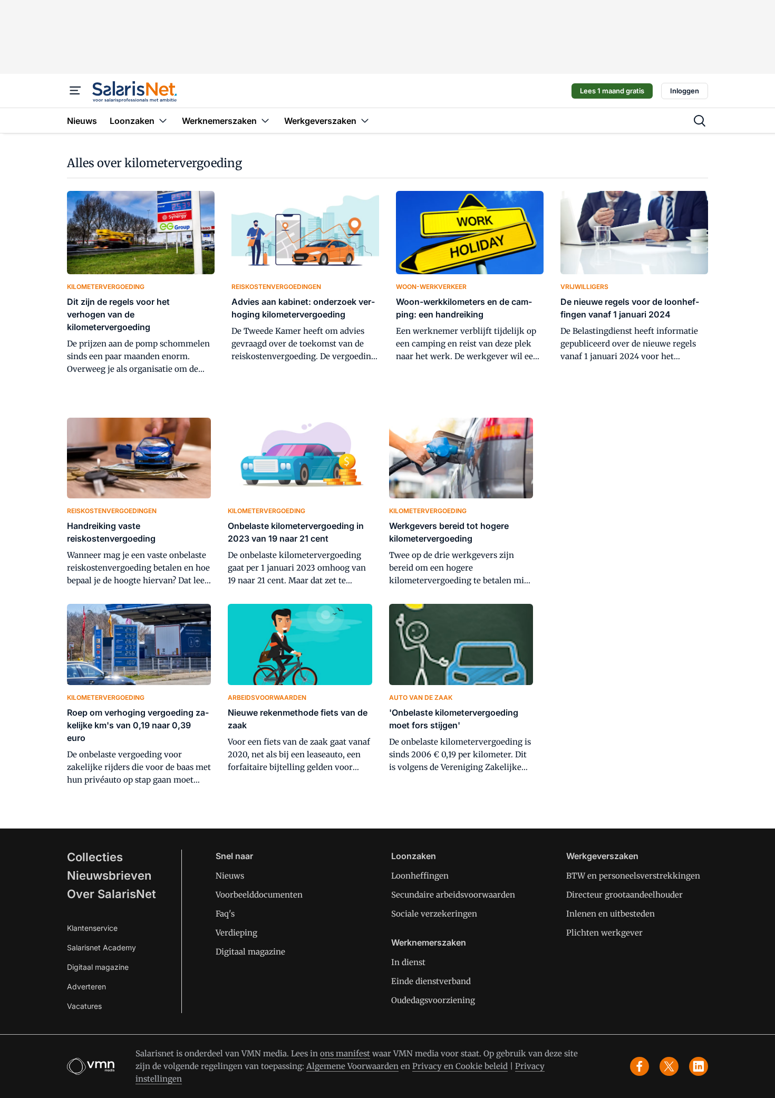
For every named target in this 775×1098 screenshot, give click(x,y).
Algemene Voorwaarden (352, 1066)
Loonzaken (413, 856)
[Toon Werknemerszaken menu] (265, 120)
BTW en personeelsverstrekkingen (633, 876)
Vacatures (84, 1005)
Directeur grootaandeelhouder (624, 895)
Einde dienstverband (431, 981)
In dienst (408, 962)
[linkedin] (698, 1066)
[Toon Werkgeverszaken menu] (365, 120)
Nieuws (230, 876)
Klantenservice (92, 927)
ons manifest (345, 1053)
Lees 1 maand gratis (612, 90)
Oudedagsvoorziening (433, 1000)
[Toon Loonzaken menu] (163, 120)
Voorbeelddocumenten (259, 895)
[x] (669, 1066)
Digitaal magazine (98, 966)
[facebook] (639, 1066)
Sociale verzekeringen (434, 914)
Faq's (225, 914)
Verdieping (236, 933)
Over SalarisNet (111, 894)
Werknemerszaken (428, 942)
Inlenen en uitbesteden (610, 914)
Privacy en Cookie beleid (460, 1066)
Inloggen (684, 90)
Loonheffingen (420, 876)
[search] (699, 120)
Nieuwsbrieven (109, 875)
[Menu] (75, 90)
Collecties (95, 857)
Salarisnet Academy (101, 947)
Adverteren (86, 986)
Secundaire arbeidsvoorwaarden (453, 895)
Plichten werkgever (604, 933)
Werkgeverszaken (602, 856)
